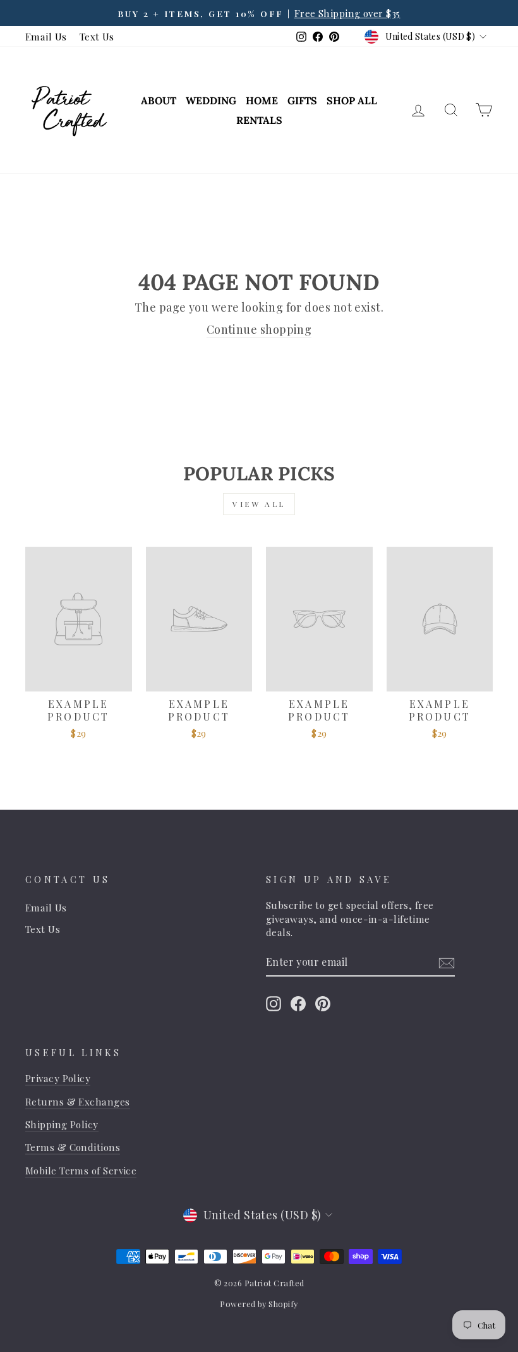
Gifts (302, 100)
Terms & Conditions (72, 1147)
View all (259, 504)
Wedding (211, 100)
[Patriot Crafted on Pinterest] (322, 1003)
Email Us (46, 36)
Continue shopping (259, 329)
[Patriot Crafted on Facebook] (298, 1003)
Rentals (259, 120)
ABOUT (158, 100)
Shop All (352, 100)
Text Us (97, 36)
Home (262, 100)
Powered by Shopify (259, 1303)
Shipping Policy (62, 1124)
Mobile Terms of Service (80, 1170)
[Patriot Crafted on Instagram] (273, 1003)
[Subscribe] (446, 962)
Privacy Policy (57, 1078)
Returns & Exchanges (77, 1101)
